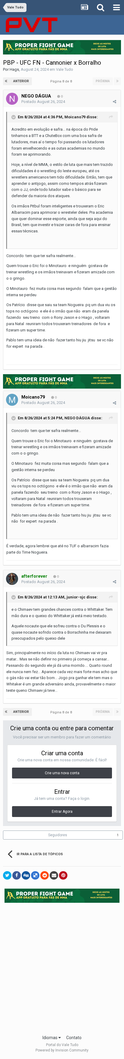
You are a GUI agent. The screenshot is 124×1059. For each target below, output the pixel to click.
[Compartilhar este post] (114, 101)
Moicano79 (74, 117)
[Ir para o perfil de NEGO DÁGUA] (12, 99)
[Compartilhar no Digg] (26, 875)
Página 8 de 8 (62, 81)
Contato (74, 1037)
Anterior (21, 81)
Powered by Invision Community (62, 1050)
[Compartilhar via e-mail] (54, 875)
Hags (14, 69)
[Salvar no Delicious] (35, 875)
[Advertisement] (62, 967)
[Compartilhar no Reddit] (44, 875)
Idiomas (50, 1037)
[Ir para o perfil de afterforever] (12, 579)
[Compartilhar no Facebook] (16, 875)
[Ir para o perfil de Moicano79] (12, 400)
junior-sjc (76, 597)
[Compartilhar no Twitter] (7, 875)
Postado (43, 101)
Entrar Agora (62, 811)
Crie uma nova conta (62, 773)
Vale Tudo (64, 69)
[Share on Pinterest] (63, 875)
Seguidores (57, 835)
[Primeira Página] (6, 81)
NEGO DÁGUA (36, 96)
